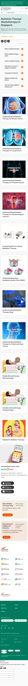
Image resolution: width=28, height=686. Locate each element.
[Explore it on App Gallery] (7, 491)
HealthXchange (8, 620)
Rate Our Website (17, 641)
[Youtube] (6, 628)
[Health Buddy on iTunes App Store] (7, 483)
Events (16, 604)
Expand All (21, 43)
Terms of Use (4, 638)
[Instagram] (9, 628)
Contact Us (4, 608)
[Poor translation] (4, 668)
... (5, 12)
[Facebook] (2, 628)
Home (2, 12)
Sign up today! (7, 515)
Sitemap (15, 638)
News (16, 608)
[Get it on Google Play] (7, 487)
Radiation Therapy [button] (7, 36)
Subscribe (6, 537)
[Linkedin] (13, 628)
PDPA (2, 641)
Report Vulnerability (5, 645)
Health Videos (21, 620)
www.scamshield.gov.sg (11, 5)
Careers (3, 611)
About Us (3, 604)
